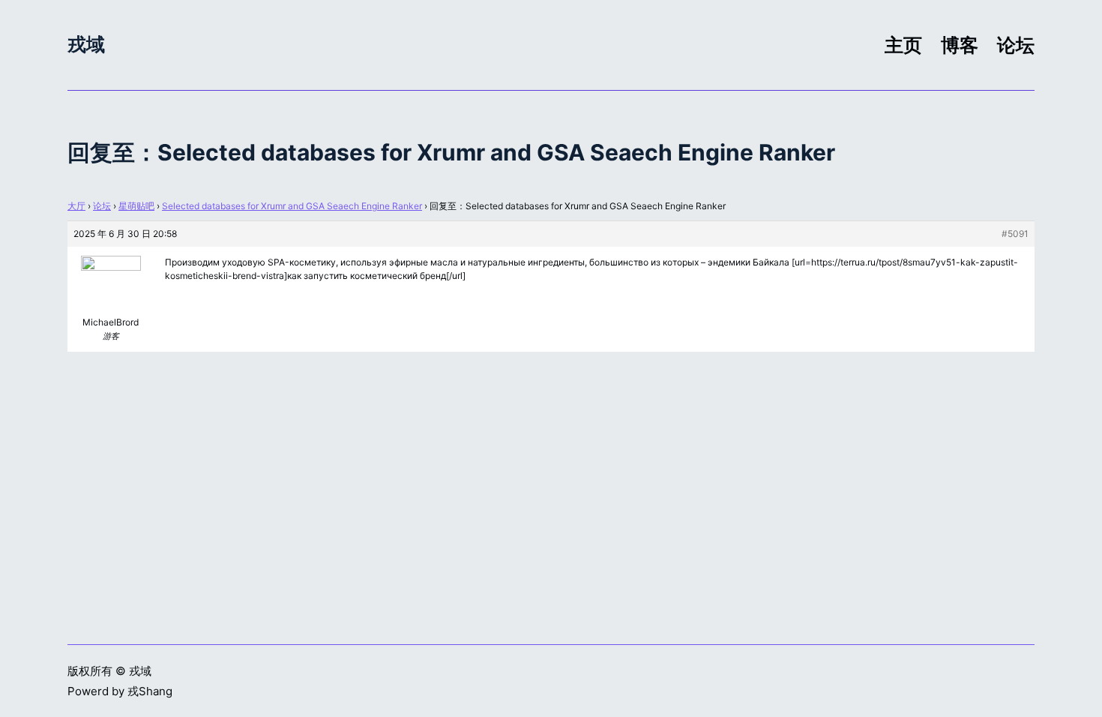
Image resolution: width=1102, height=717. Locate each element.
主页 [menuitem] (903, 45)
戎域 (86, 44)
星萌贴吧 (136, 206)
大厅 (76, 206)
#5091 (1015, 233)
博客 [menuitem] (959, 45)
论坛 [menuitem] (1016, 45)
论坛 (102, 206)
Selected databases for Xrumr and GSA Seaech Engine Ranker (292, 206)
